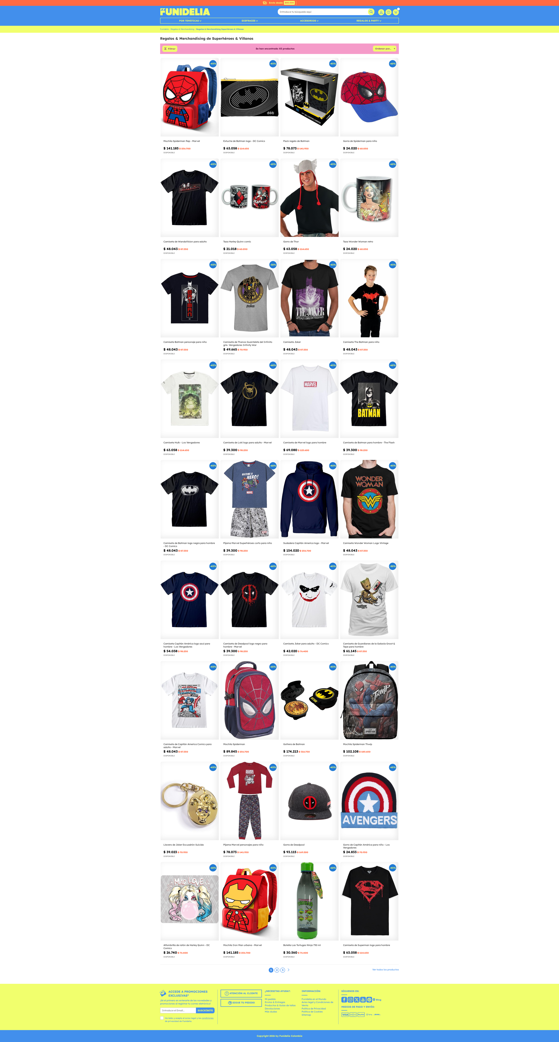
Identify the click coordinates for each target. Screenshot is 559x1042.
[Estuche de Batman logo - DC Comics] (249, 97)
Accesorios (308, 20)
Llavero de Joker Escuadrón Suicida (183, 844)
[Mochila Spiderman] (249, 700)
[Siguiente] (288, 970)
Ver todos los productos (385, 969)
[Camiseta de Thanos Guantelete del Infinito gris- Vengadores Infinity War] (249, 298)
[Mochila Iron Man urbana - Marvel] (249, 901)
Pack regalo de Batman (296, 141)
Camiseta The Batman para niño (361, 341)
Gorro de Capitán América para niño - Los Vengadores (366, 846)
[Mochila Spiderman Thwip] (369, 700)
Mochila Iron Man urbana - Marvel (242, 945)
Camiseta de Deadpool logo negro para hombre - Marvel (245, 645)
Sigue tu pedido (243, 1002)
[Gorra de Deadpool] (309, 801)
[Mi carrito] (396, 12)
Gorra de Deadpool (294, 844)
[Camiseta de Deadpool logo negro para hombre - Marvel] (249, 600)
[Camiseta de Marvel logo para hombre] (309, 398)
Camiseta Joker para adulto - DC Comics (306, 643)
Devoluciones (272, 1008)
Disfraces (248, 20)
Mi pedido (270, 999)
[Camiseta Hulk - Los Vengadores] (190, 398)
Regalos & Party (368, 20)
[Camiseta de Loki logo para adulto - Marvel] (249, 398)
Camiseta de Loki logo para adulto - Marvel (247, 442)
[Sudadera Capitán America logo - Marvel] (309, 499)
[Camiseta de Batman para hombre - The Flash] (369, 398)
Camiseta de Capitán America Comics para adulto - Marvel (187, 746)
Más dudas (271, 1011)
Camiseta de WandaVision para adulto (185, 241)
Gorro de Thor (291, 241)
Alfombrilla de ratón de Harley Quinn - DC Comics (186, 947)
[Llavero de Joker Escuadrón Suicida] (190, 801)
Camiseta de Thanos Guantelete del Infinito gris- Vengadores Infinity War (247, 343)
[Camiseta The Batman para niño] (369, 298)
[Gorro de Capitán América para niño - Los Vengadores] (369, 801)
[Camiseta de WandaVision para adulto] (190, 197)
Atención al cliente (243, 993)
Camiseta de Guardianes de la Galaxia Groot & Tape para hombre (369, 645)
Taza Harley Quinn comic (237, 241)
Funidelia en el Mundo (314, 999)
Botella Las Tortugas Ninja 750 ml (302, 945)
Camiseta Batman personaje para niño (185, 341)
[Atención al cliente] (388, 12)
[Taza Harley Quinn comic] (249, 197)
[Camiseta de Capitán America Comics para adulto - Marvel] (190, 700)
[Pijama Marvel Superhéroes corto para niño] (249, 499)
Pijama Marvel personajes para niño (243, 844)
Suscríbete (205, 1010)
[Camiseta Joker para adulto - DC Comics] (309, 600)
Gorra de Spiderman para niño (360, 141)
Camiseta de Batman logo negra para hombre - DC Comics (189, 545)
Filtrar (171, 48)
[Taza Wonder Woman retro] (369, 197)
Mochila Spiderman (234, 744)
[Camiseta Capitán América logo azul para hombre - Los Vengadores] (190, 600)
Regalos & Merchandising (182, 29)
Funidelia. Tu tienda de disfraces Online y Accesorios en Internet (185, 11)
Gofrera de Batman (294, 744)
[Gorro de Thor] (309, 197)
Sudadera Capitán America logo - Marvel (306, 543)
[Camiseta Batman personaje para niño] (190, 298)
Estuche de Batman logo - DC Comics (244, 141)
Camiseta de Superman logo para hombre (366, 945)
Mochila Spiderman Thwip (357, 744)
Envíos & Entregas (275, 1002)
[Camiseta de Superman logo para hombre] (369, 901)
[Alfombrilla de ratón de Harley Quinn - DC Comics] (190, 901)
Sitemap (306, 1014)
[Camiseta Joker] (309, 298)
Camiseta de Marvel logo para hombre (304, 442)
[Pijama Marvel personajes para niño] (249, 801)
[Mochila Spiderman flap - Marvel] (190, 97)
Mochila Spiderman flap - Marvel (181, 141)
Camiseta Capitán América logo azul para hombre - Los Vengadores (186, 645)
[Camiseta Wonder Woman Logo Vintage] (369, 499)
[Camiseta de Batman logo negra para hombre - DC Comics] (190, 499)
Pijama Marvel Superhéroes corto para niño (247, 543)
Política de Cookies (312, 1011)
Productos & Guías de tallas (280, 1005)
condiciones (208, 1018)
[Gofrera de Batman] (309, 700)
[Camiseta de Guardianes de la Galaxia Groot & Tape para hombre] (369, 600)
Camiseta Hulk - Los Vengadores (181, 442)
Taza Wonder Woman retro (358, 241)
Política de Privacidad (314, 1008)
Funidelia (164, 29)
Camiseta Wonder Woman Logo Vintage (365, 543)
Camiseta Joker (292, 341)
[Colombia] (344, 1000)
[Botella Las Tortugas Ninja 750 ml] (309, 901)
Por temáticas (189, 20)
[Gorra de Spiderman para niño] (369, 97)
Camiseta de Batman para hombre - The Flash (369, 442)
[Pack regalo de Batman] (309, 97)
